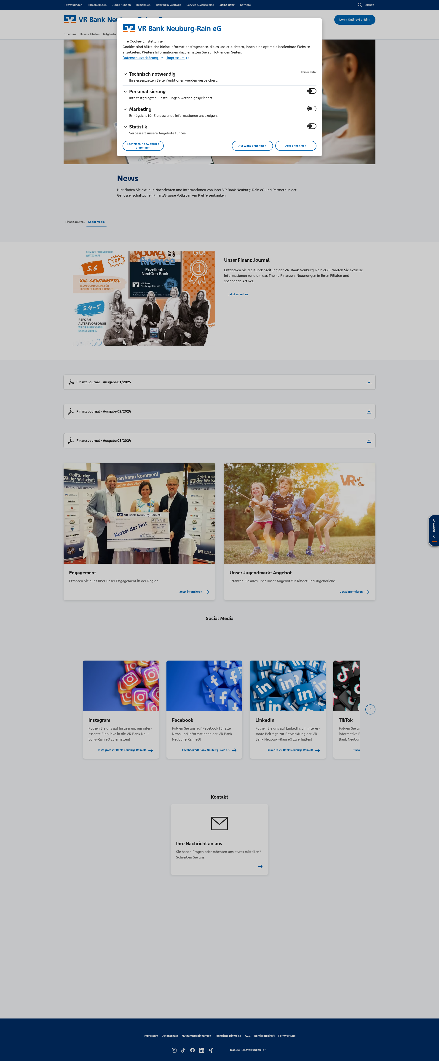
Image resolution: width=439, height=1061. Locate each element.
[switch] (311, 91)
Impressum (175, 58)
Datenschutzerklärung (141, 58)
